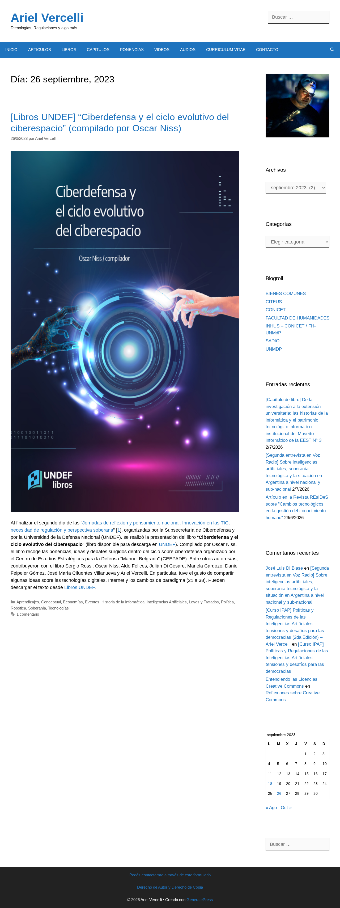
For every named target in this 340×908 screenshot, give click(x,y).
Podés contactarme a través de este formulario (170, 875)
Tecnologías (58, 608)
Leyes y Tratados (204, 602)
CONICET (276, 309)
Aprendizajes (27, 602)
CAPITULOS (98, 49)
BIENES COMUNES (286, 293)
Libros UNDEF (79, 587)
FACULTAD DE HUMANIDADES (297, 318)
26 (279, 794)
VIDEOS (161, 49)
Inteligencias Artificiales (167, 602)
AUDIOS (188, 49)
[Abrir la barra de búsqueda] (332, 50)
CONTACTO (267, 49)
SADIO (272, 340)
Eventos (92, 602)
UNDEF (167, 544)
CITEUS (274, 301)
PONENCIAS (132, 49)
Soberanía (37, 608)
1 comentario (27, 614)
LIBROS (69, 49)
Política (227, 602)
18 (270, 784)
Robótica (18, 608)
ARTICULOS (39, 49)
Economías (73, 602)
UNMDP (274, 349)
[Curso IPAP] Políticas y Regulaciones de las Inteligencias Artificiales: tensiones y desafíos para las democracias (297, 658)
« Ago (271, 807)
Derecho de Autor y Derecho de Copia (170, 887)
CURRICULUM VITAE (225, 49)
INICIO (11, 49)
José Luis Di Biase (284, 568)
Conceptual (51, 602)
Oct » (286, 807)
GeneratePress (199, 899)
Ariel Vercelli (47, 17)
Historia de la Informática (122, 602)
